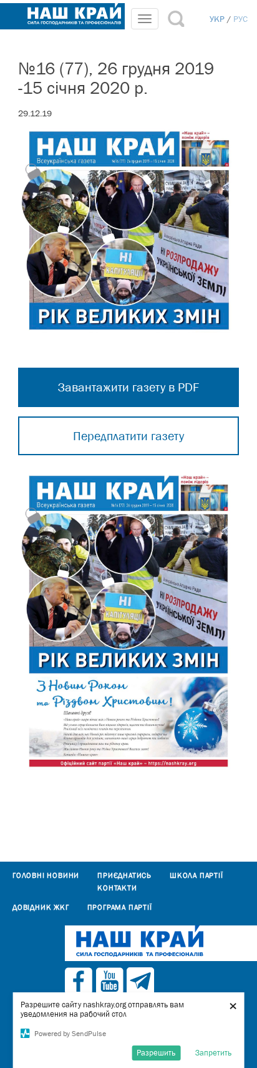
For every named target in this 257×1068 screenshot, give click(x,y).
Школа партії (196, 875)
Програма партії (119, 907)
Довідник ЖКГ (40, 907)
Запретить (213, 1052)
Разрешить (156, 1052)
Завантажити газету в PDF (128, 387)
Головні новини (45, 875)
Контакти (117, 888)
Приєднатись (124, 875)
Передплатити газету (128, 436)
